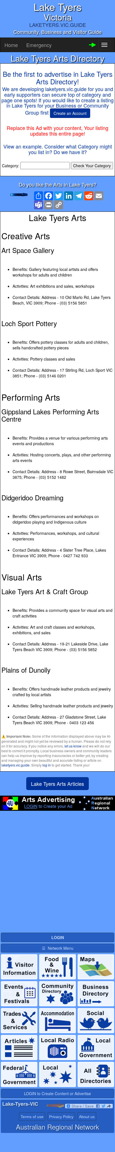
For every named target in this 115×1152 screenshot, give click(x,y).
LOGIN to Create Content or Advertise (57, 1093)
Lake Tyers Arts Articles (57, 783)
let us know (73, 746)
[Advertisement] (57, 874)
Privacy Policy (61, 1116)
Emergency (39, 44)
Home (11, 44)
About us (87, 1116)
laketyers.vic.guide (15, 765)
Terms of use (32, 1116)
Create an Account (70, 113)
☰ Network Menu (57, 948)
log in (46, 765)
